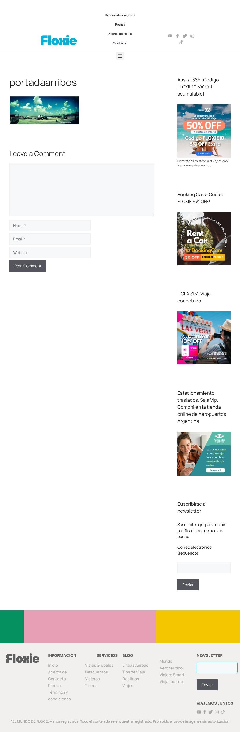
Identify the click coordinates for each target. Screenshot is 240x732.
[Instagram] (192, 36)
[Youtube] (170, 36)
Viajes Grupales (99, 665)
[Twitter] (185, 36)
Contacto (120, 43)
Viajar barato (171, 681)
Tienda (91, 685)
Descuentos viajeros (120, 15)
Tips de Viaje (133, 672)
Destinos (130, 678)
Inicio (53, 665)
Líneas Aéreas (135, 665)
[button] (120, 56)
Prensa (120, 24)
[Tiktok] (181, 42)
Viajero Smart (172, 674)
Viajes (127, 685)
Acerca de (57, 672)
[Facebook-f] (177, 36)
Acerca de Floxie (120, 34)
